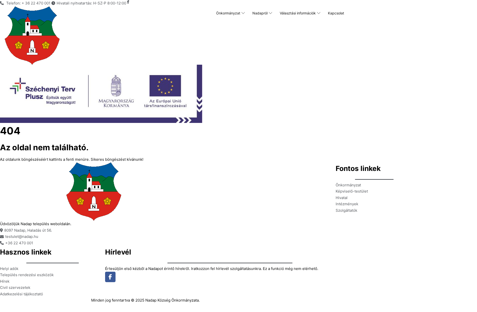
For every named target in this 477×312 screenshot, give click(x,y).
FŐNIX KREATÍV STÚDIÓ (67, 302)
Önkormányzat (228, 13)
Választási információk (298, 13)
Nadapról (260, 13)
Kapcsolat (336, 13)
